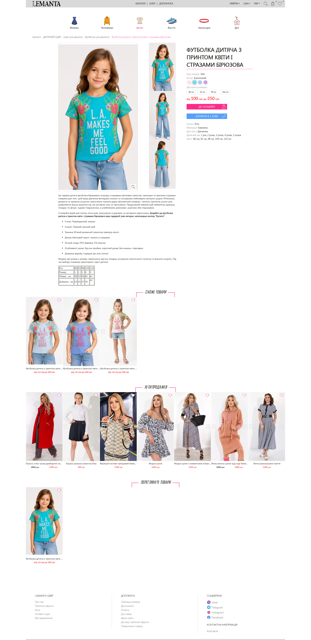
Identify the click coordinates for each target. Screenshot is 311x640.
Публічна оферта (44, 605)
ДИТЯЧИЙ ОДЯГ (52, 37)
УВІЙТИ (235, 3)
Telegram (217, 607)
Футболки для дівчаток (97, 37)
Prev (30, 298)
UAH (247, 3)
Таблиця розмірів (130, 601)
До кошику (207, 106)
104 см (225, 92)
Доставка (126, 613)
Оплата (125, 609)
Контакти (212, 631)
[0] (280, 5)
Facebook (217, 617)
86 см (191, 92)
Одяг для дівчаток (73, 37)
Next (58, 298)
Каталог (141, 3)
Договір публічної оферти (135, 622)
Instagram (218, 612)
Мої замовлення (43, 618)
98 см (213, 92)
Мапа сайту (127, 618)
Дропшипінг (127, 605)
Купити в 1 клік (207, 116)
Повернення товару (132, 626)
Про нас (39, 601)
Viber (215, 602)
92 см (202, 92)
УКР (257, 3)
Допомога (166, 3)
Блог (153, 3)
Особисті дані (42, 613)
